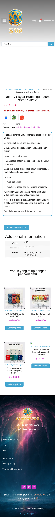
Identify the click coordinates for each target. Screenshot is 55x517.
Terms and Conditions (12, 469)
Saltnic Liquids (34, 89)
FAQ (4, 444)
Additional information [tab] (16, 227)
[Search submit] (51, 44)
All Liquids (23, 89)
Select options (14, 327)
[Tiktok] (29, 487)
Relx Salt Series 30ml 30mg (40, 315)
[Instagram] (23, 487)
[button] (4, 21)
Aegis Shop (13, 89)
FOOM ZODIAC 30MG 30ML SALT (14, 315)
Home (5, 89)
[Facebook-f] (34, 487)
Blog (4, 450)
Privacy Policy (8, 463)
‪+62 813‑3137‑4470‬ (30, 424)
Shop (34, 21)
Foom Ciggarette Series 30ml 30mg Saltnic (14, 370)
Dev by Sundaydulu (27, 513)
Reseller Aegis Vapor (11, 439)
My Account (49, 21)
